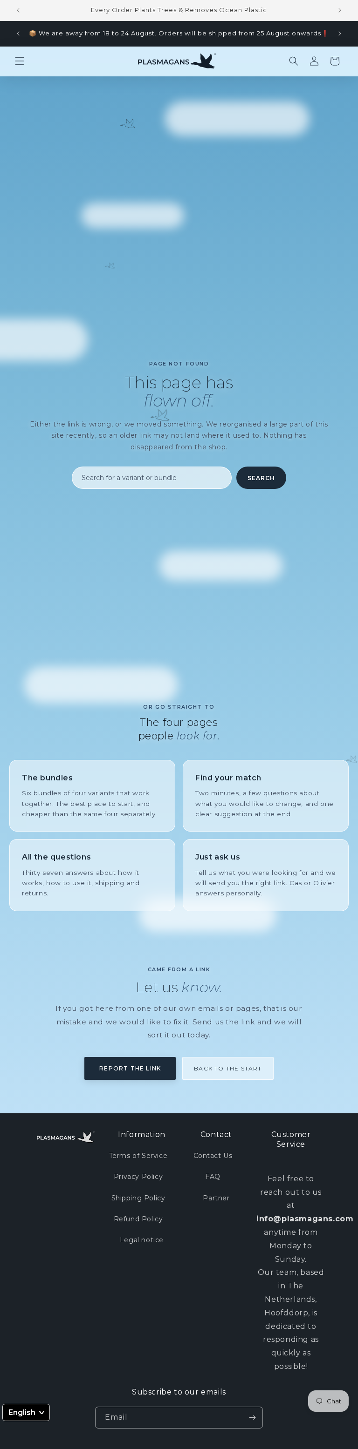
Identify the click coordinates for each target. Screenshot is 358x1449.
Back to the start (228, 1068)
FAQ (212, 1176)
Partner (216, 1198)
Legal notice (142, 1240)
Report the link (130, 1068)
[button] (19, 61)
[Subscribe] (252, 1418)
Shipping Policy (138, 1198)
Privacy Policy (138, 1176)
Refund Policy (138, 1219)
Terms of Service (138, 1155)
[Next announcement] (340, 10)
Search (261, 477)
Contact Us (213, 1155)
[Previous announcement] (18, 10)
